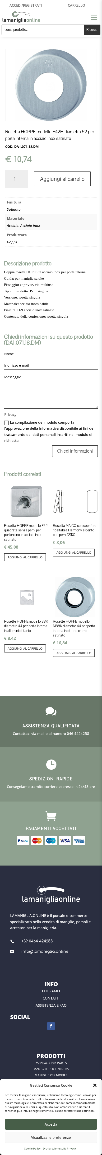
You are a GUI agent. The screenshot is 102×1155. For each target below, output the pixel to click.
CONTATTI (51, 998)
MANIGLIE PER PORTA (51, 1062)
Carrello (76, 5)
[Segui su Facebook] (51, 1026)
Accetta (51, 1124)
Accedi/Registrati (25, 5)
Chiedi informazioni (75, 451)
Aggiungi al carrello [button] (25, 557)
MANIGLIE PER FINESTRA (51, 1069)
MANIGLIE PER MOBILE (51, 1075)
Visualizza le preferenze (51, 1137)
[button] (95, 1085)
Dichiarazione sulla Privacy (59, 1148)
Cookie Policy (32, 1148)
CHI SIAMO (51, 991)
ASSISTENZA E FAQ (51, 1005)
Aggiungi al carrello (62, 179)
